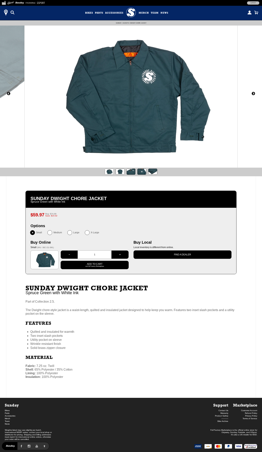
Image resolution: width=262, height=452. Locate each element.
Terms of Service (250, 418)
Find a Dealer (182, 254)
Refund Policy (251, 413)
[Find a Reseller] (6, 12)
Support (253, 3)
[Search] (12, 12)
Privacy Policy (251, 416)
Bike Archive (223, 421)
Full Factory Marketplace (221, 430)
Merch (144, 13)
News (164, 13)
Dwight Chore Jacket (138, 23)
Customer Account (249, 410)
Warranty (224, 413)
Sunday (118, 23)
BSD (255, 435)
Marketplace (245, 405)
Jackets (126, 23)
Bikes (89, 13)
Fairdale (241, 432)
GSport (253, 432)
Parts (99, 13)
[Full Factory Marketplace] (3, 2)
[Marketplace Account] (249, 12)
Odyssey (225, 432)
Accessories (114, 13)
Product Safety (221, 416)
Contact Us (223, 410)
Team (155, 13)
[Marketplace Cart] (256, 12)
